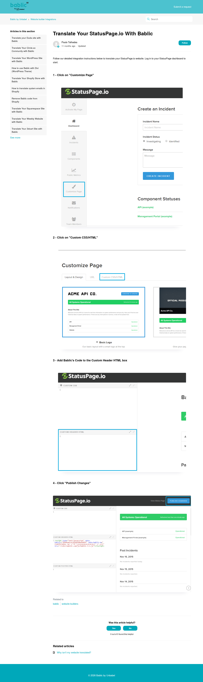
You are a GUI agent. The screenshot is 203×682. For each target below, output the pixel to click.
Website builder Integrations (43, 19)
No (130, 628)
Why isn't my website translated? (74, 652)
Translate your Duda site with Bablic (26, 39)
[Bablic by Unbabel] (19, 7)
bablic (56, 603)
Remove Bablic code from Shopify (24, 100)
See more (15, 137)
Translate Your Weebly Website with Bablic (27, 120)
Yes (113, 628)
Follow (185, 42)
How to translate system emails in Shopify (28, 90)
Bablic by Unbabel (18, 19)
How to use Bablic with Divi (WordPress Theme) (25, 70)
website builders (70, 603)
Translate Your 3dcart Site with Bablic (27, 130)
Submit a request (182, 6)
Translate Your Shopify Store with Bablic (28, 80)
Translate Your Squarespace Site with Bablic (28, 110)
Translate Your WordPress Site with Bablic (27, 59)
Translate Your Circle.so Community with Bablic (24, 49)
